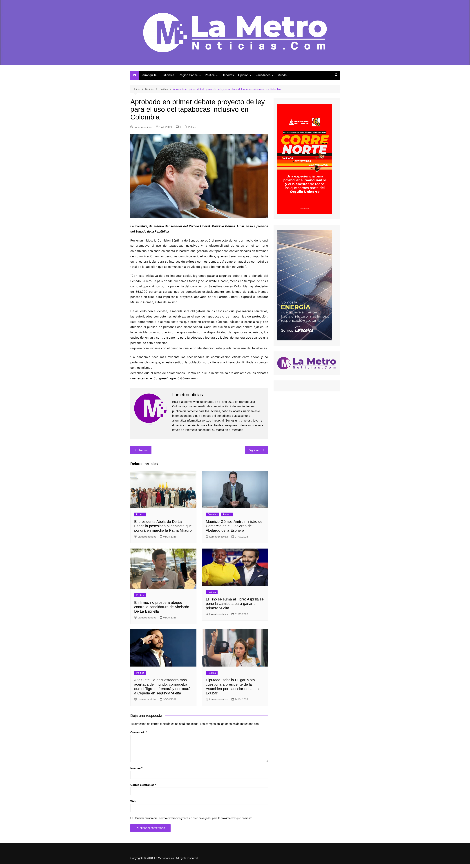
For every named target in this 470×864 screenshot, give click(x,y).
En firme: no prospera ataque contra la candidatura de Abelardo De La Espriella (161, 606)
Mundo (282, 75)
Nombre (136, 768)
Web (133, 801)
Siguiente (254, 450)
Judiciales (167, 75)
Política (210, 75)
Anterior (143, 450)
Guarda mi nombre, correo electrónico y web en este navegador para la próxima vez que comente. (194, 818)
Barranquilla (149, 75)
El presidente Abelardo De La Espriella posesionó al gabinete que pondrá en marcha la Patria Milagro (163, 526)
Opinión (243, 75)
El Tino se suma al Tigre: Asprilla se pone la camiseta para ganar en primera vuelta (235, 603)
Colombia (213, 514)
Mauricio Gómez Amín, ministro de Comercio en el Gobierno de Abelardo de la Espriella (234, 526)
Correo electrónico (143, 784)
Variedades (263, 75)
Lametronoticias (143, 127)
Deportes (228, 75)
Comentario (138, 732)
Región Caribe (188, 75)
